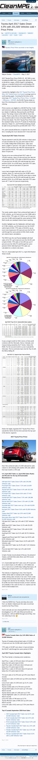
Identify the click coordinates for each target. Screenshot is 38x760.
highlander (30, 33)
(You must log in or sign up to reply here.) (27, 745)
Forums (16, 13)
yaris (20, 35)
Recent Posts (14, 15)
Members (29, 13)
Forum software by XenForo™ (7, 756)
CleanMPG (16, 74)
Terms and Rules (33, 756)
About (9, 13)
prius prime (5, 35)
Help (36, 754)
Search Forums (5, 15)
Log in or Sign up (31, 1)
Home (4, 13)
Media (22, 13)
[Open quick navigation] (35, 20)
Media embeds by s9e (21, 756)
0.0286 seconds (12, 757)
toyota (15, 35)
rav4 (11, 35)
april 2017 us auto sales (11, 33)
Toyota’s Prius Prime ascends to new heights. (19, 47)
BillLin (10, 595)
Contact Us (31, 754)
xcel (9, 40)
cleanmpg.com (22, 33)
